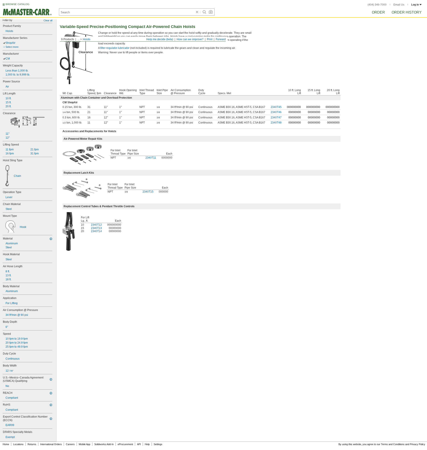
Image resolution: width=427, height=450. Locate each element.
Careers (70, 444)
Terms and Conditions (393, 444)
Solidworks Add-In (104, 444)
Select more (12, 47)
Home (6, 444)
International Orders (51, 444)
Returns (32, 444)
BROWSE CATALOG (17, 4)
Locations (18, 444)
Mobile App (84, 444)
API (139, 444)
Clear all (48, 20)
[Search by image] (210, 12)
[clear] (197, 12)
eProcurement (125, 444)
